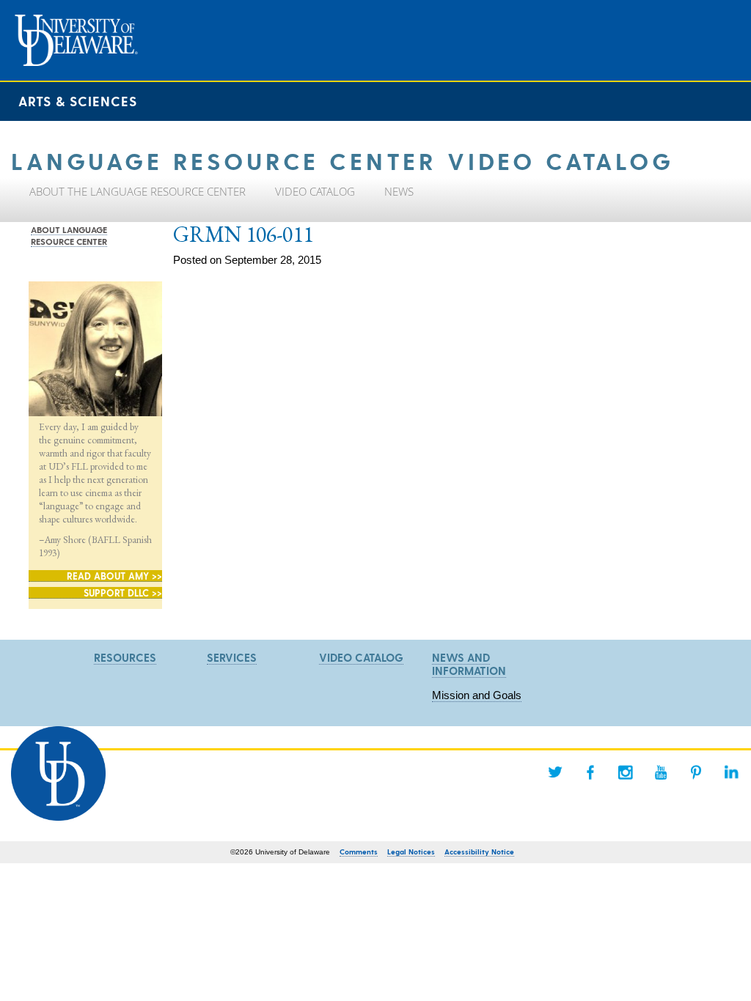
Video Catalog (361, 657)
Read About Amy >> (114, 575)
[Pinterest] (696, 772)
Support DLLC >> (123, 592)
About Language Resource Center (69, 235)
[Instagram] (625, 772)
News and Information (469, 664)
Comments (359, 851)
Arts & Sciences (77, 100)
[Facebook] (590, 772)
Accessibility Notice (479, 851)
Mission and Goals (476, 695)
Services (232, 657)
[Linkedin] (731, 772)
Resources (125, 657)
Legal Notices (411, 851)
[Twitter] (555, 772)
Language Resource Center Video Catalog (342, 160)
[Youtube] (661, 772)
